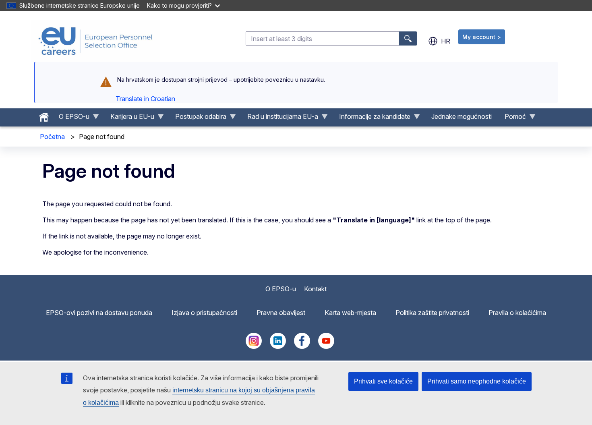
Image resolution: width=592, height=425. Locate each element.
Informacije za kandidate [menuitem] (371, 118)
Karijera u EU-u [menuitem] (129, 118)
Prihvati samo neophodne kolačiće (476, 381)
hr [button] (445, 41)
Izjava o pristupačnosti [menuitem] (204, 313)
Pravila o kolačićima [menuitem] (517, 313)
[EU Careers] (95, 41)
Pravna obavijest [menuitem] (281, 313)
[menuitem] (43, 115)
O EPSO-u (280, 289)
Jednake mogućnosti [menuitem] (461, 116)
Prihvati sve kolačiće (383, 381)
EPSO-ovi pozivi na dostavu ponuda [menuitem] (99, 313)
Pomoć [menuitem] (512, 118)
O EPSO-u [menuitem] (70, 118)
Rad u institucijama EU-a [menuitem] (279, 118)
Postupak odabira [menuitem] (197, 118)
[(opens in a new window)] (254, 346)
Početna (52, 136)
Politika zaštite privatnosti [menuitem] (432, 313)
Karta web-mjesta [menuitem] (350, 313)
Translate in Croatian (145, 99)
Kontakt (315, 289)
